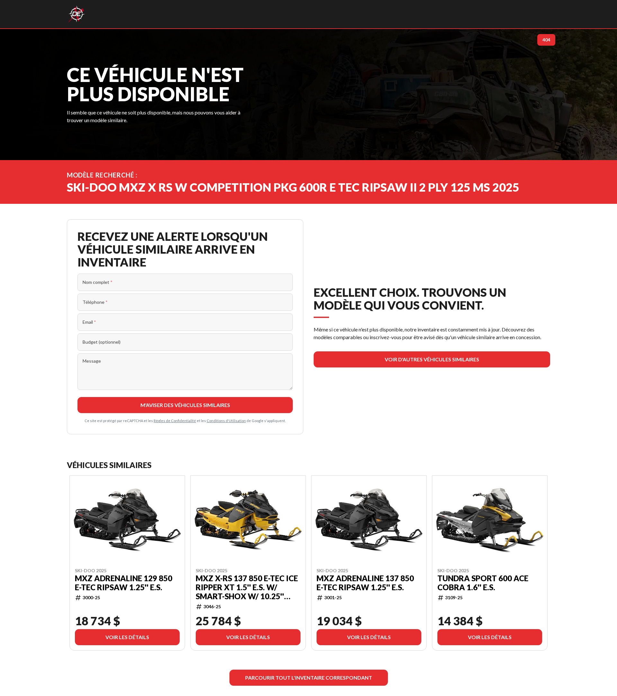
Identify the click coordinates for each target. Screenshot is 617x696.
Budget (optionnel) (102, 342)
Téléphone (95, 302)
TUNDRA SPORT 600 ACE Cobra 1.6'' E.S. (482, 583)
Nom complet (97, 282)
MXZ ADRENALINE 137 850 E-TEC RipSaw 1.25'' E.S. (365, 583)
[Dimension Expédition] (76, 14)
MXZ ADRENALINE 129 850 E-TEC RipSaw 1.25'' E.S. (123, 583)
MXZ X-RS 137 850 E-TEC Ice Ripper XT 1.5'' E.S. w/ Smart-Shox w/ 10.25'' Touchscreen (247, 587)
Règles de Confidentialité (175, 421)
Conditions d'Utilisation (226, 421)
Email (89, 322)
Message (92, 361)
